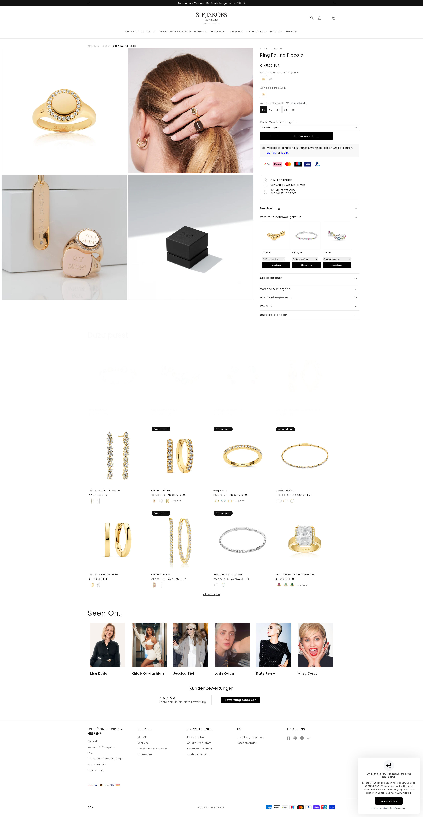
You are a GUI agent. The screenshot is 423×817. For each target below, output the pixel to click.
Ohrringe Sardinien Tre (227, 409)
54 (278, 109)
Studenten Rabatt (198, 754)
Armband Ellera (285, 490)
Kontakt (92, 741)
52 (270, 109)
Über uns (143, 742)
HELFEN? (301, 185)
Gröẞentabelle (298, 103)
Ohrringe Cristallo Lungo (104, 490)
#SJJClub (143, 737)
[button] (131, 31)
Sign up (272, 153)
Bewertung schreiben (240, 700)
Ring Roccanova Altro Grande (295, 574)
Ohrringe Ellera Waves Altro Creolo (298, 409)
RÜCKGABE (277, 193)
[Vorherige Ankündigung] (88, 3)
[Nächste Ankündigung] (334, 3)
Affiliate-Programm (199, 742)
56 (285, 109)
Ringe (106, 46)
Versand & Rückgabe (101, 747)
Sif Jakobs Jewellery (216, 807)
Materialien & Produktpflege (105, 758)
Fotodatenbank (247, 742)
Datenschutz (96, 770)
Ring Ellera (219, 490)
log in (285, 153)
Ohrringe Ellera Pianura (103, 574)
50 (263, 109)
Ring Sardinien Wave (164, 409)
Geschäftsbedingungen (152, 748)
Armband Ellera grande (228, 574)
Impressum (144, 754)
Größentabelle (97, 764)
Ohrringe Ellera (160, 490)
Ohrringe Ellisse (161, 574)
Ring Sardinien (98, 409)
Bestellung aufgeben (250, 737)
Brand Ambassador (199, 748)
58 (293, 109)
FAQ (90, 752)
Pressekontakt (196, 737)
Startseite (93, 46)
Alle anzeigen (211, 594)
